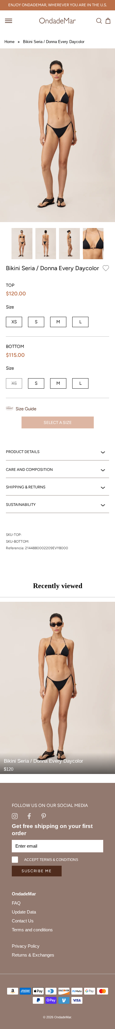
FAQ (16, 902)
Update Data (24, 911)
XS (14, 321)
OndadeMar (62, 1017)
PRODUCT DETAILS (23, 451)
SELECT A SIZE (58, 422)
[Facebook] (29, 816)
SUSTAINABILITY (21, 504)
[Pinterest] (44, 816)
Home (9, 41)
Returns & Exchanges (33, 954)
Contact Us (23, 920)
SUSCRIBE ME (37, 871)
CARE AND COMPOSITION (29, 469)
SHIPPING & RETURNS (25, 487)
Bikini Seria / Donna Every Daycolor (53, 41)
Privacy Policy (26, 946)
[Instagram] (15, 816)
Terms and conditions (32, 929)
